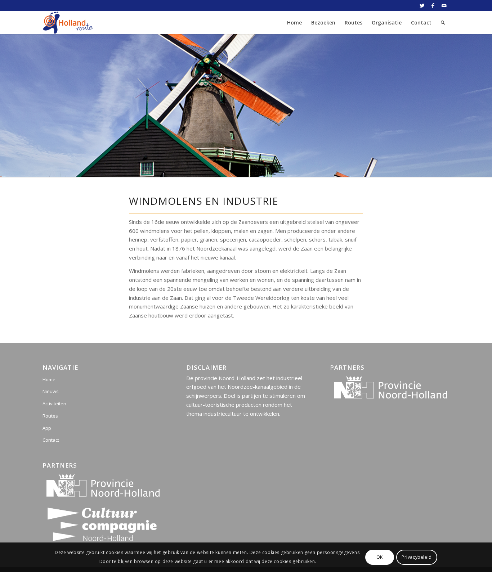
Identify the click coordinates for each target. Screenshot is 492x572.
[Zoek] (442, 22)
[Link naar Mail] (444, 5)
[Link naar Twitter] (422, 5)
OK (379, 557)
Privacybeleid (417, 557)
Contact (51, 440)
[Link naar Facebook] (433, 5)
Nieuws (51, 391)
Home (49, 379)
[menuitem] (294, 22)
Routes (50, 416)
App (47, 428)
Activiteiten (54, 403)
